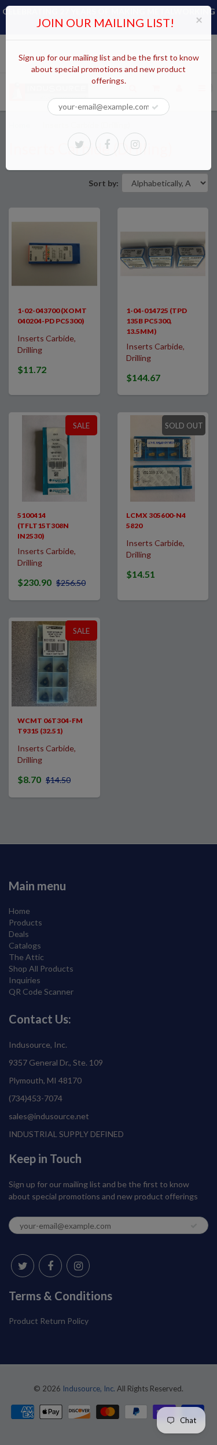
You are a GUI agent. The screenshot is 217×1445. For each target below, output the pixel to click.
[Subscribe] (155, 107)
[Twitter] (79, 144)
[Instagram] (134, 144)
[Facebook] (107, 144)
